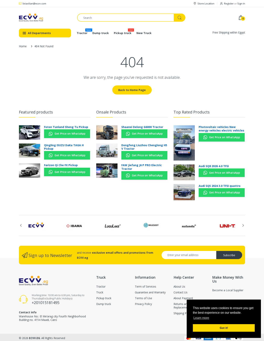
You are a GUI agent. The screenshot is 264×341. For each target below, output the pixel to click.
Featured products (36, 112)
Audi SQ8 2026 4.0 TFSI (214, 166)
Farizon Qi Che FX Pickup (61, 165)
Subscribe (229, 255)
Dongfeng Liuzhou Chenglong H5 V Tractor (144, 146)
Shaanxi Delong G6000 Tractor (142, 127)
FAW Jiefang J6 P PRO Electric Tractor (141, 166)
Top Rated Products (192, 112)
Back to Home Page (132, 90)
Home (23, 46)
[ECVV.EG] (45, 17)
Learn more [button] (201, 318)
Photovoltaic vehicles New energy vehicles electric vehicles (221, 128)
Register (229, 3)
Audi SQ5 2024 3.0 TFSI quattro (219, 186)
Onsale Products (111, 112)
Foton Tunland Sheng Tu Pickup (66, 127)
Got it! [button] (224, 327)
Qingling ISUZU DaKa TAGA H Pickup (64, 146)
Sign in (241, 3)
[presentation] (21, 225)
